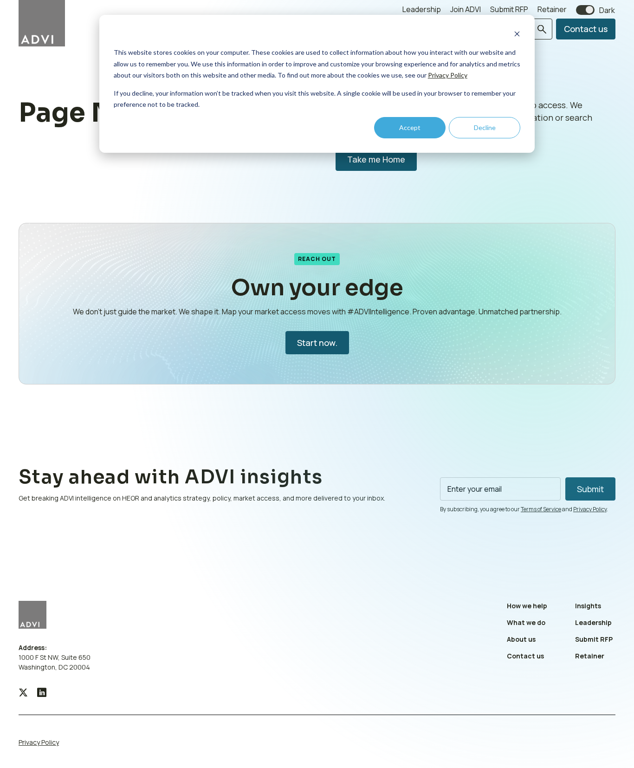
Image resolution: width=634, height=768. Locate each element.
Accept (410, 127)
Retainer (552, 9)
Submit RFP (509, 9)
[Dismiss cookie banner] (517, 35)
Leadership (421, 9)
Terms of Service (541, 509)
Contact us (586, 28)
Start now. (317, 342)
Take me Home (376, 159)
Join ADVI (465, 9)
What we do (526, 622)
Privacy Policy (447, 75)
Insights (588, 605)
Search (542, 29)
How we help (527, 605)
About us (521, 639)
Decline (485, 127)
